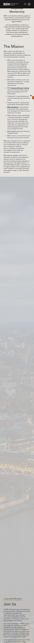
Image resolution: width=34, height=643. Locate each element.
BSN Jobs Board (12, 107)
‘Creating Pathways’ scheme (19, 88)
